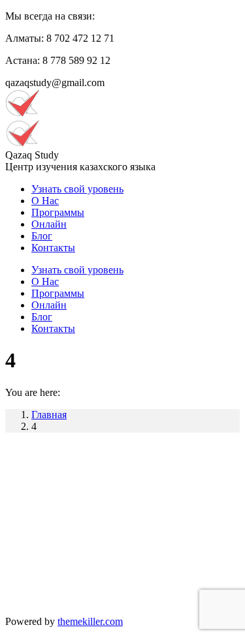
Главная (49, 414)
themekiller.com (90, 621)
